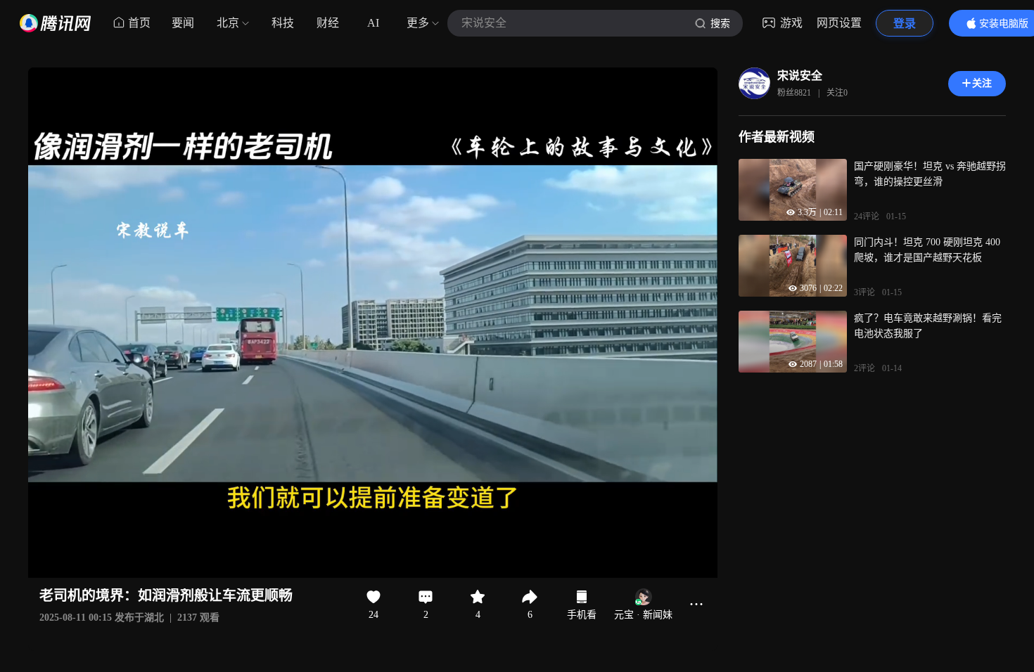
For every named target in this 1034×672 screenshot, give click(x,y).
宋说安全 (799, 76)
